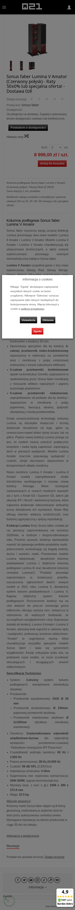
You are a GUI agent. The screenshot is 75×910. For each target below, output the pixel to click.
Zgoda (37, 331)
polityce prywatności (32, 308)
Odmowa (48, 320)
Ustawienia (28, 320)
